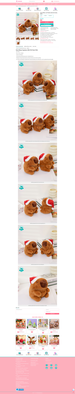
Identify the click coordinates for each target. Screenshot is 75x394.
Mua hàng (47, 22)
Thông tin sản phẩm (19, 46)
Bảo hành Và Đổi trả (33, 364)
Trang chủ (17, 4)
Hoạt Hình (31, 4)
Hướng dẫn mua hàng (28, 46)
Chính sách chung (33, 362)
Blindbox (21, 3)
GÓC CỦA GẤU (45, 4)
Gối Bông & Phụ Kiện (40, 4)
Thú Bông (35, 4)
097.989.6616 (56, 1)
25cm (41, 20)
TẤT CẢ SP (49, 4)
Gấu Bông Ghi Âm (56, 4)
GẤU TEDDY (24, 4)
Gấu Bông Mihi (52, 4)
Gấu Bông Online (48, 361)
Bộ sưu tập (28, 4)
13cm (43, 332)
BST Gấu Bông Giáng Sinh (22, 6)
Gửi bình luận (52, 313)
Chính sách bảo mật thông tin (34, 363)
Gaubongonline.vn (39, 392)
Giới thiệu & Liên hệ (33, 365)
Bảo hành (34, 46)
